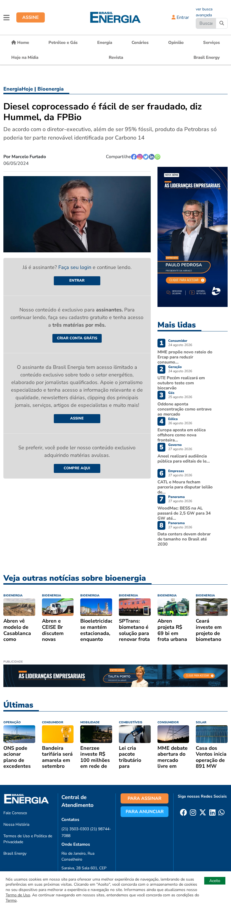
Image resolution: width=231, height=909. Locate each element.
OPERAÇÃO (12, 722)
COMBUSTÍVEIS (130, 722)
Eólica (173, 419)
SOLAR (201, 722)
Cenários (140, 42)
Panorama (176, 497)
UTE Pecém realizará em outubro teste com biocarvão (181, 382)
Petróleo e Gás (62, 42)
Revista (116, 57)
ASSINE (30, 17)
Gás (171, 392)
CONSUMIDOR (52, 722)
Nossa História (16, 824)
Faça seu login (75, 267)
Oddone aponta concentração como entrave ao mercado (184, 409)
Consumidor (177, 340)
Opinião (176, 42)
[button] (6, 17)
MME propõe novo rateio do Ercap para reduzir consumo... (184, 357)
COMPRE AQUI (77, 468)
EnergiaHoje (18, 89)
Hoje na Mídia (24, 57)
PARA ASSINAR (144, 798)
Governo (175, 445)
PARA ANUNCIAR (145, 812)
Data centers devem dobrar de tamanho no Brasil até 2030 (184, 539)
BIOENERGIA (13, 595)
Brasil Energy (207, 57)
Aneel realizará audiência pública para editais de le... (183, 459)
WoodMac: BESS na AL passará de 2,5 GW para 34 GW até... (184, 513)
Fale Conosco (15, 813)
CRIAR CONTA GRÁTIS (77, 338)
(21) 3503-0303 (75, 829)
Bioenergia (50, 89)
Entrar (182, 17)
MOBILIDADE (90, 722)
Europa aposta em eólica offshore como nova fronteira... (181, 435)
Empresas (176, 471)
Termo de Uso (18, 895)
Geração (175, 367)
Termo (11, 900)
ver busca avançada (204, 12)
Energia (104, 42)
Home (22, 42)
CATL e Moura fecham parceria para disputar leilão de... (185, 487)
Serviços (211, 42)
